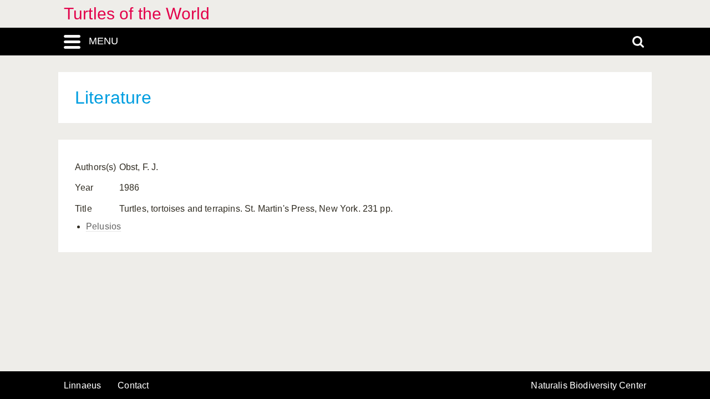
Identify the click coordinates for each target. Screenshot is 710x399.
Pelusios (103, 226)
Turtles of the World (137, 13)
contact (133, 385)
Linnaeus (82, 385)
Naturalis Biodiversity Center (588, 385)
